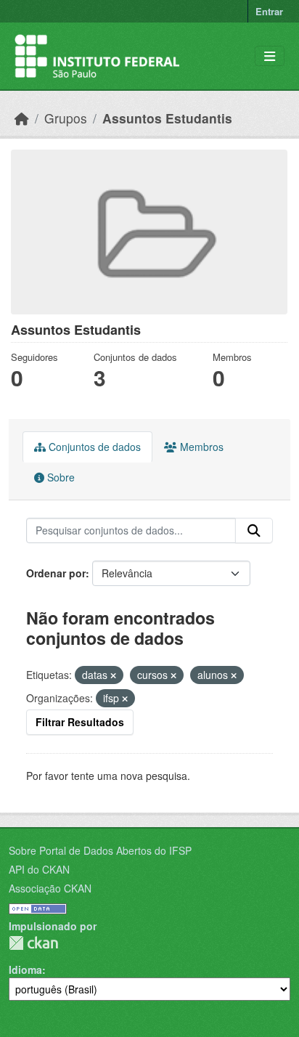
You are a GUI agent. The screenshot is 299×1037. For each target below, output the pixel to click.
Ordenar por (56, 573)
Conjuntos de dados (93, 446)
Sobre (59, 477)
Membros (200, 446)
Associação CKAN (50, 888)
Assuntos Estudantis (167, 118)
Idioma (25, 969)
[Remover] (113, 675)
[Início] (22, 118)
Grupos (65, 118)
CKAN (33, 943)
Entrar (269, 11)
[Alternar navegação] (269, 56)
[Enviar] (254, 531)
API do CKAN (39, 869)
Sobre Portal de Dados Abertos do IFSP (100, 850)
